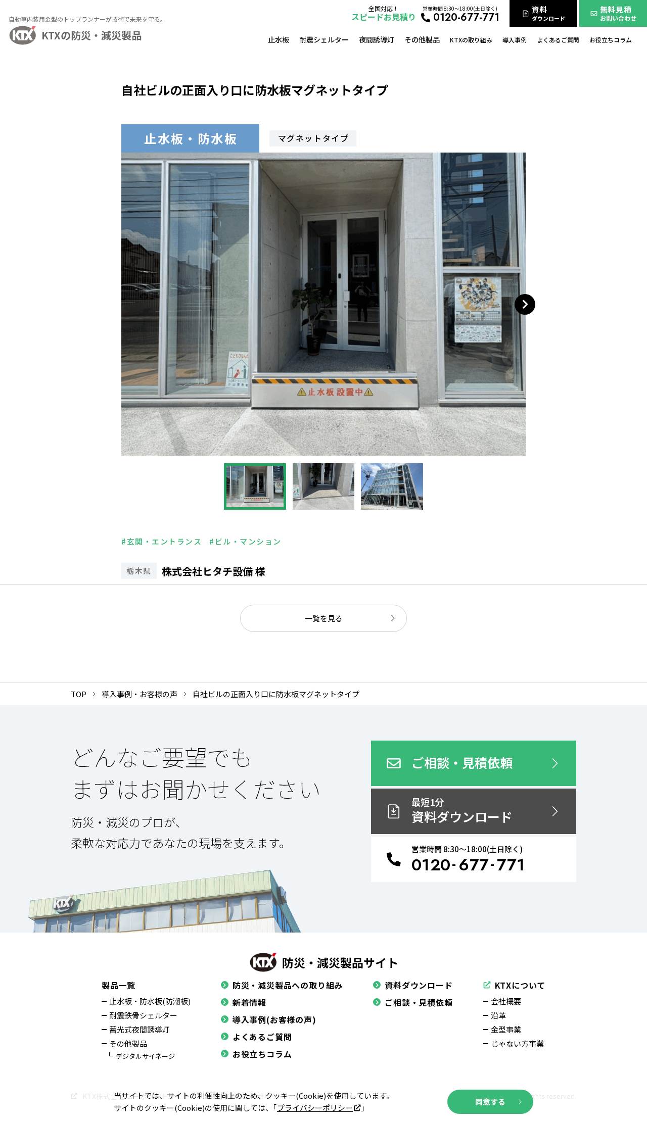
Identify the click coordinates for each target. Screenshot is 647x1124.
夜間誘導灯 (376, 39)
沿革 (498, 1015)
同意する (490, 1101)
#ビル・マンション (245, 541)
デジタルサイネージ (145, 1056)
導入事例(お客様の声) (274, 1019)
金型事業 (506, 1029)
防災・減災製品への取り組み (288, 985)
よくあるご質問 (558, 39)
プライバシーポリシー (315, 1107)
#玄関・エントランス (161, 541)
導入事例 (514, 39)
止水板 (278, 39)
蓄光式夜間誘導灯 (139, 1029)
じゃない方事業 (517, 1043)
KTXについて (520, 985)
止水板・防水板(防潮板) (150, 1001)
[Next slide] (525, 304)
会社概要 (506, 1001)
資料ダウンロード (418, 985)
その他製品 (422, 39)
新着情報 (249, 1002)
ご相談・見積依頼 (418, 1002)
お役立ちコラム (610, 39)
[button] (255, 486)
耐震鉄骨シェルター (143, 1015)
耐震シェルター (324, 39)
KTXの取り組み (471, 39)
